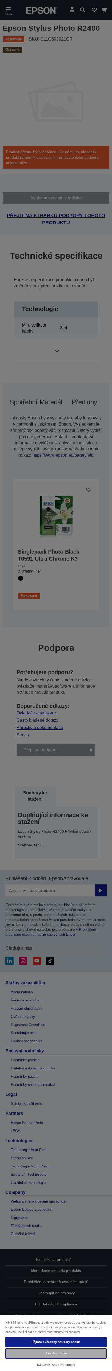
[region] (56, 1342)
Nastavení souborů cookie (56, 1364)
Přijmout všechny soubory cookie (56, 1342)
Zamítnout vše (55, 1353)
